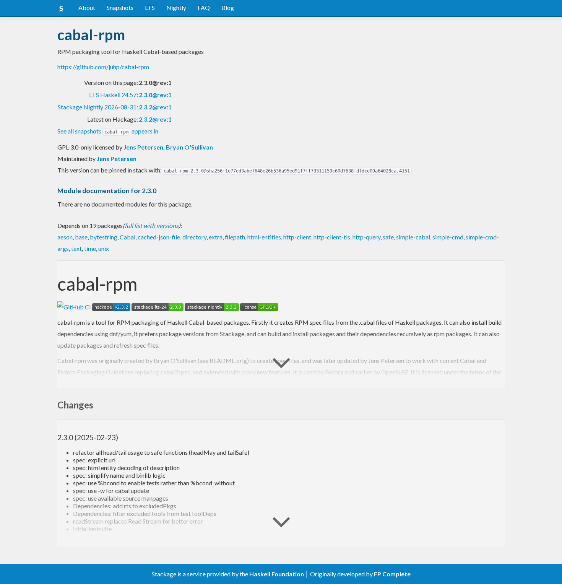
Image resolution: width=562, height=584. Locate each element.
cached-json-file (159, 237)
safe (388, 237)
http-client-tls (331, 237)
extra (216, 237)
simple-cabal (413, 237)
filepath (235, 237)
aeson (65, 237)
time (90, 248)
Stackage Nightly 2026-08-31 (97, 107)
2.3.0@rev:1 (155, 94)
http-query (366, 237)
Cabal (127, 237)
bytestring (103, 237)
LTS (150, 7)
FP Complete (392, 573)
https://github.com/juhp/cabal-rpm (103, 66)
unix (103, 248)
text (76, 248)
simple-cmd (447, 237)
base (81, 237)
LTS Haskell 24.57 (112, 94)
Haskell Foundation (276, 573)
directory (194, 237)
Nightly (176, 7)
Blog (227, 7)
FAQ (204, 7)
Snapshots (120, 7)
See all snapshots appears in (107, 131)
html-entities (264, 237)
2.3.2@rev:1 (155, 107)
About (86, 7)
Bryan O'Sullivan (189, 147)
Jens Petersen (143, 147)
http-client (297, 237)
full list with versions (152, 225)
